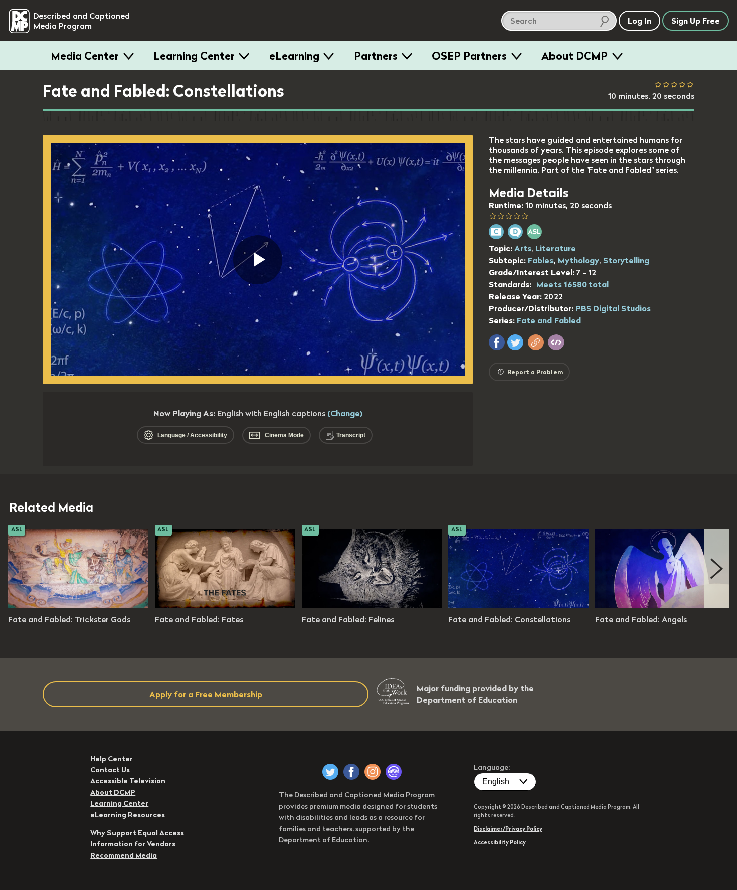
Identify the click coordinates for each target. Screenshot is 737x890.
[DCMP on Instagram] (372, 772)
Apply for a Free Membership (205, 694)
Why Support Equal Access (137, 832)
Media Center (85, 55)
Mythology (578, 260)
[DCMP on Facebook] (351, 772)
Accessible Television (127, 780)
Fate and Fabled (549, 320)
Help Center (111, 758)
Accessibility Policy (500, 842)
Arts (522, 248)
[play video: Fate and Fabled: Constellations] (518, 605)
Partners (376, 55)
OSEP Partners (469, 55)
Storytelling (626, 260)
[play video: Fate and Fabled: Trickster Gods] (78, 605)
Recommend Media (123, 855)
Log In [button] (639, 21)
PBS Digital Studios (613, 308)
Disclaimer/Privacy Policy (508, 828)
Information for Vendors (132, 843)
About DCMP (574, 55)
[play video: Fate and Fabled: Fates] (225, 605)
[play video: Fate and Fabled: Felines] (372, 605)
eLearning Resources (127, 814)
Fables (541, 260)
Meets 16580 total (572, 284)
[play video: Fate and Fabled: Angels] (665, 605)
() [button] (344, 413)
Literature (555, 248)
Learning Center (194, 55)
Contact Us (110, 769)
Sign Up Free (695, 21)
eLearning (294, 55)
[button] (497, 342)
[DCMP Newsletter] (394, 772)
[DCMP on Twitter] (330, 772)
